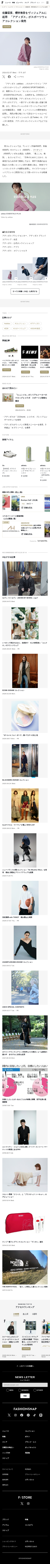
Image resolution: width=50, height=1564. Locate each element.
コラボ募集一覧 (9, 519)
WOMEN (25, 1390)
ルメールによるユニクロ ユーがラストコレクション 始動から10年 (10, 1339)
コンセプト (29, 1525)
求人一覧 (18, 492)
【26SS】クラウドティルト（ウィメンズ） (9, 471)
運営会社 (5, 1485)
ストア (27, 2)
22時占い (44, 2)
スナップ (5, 1458)
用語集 (27, 1453)
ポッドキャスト (30, 1447)
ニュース (8, 2)
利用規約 (28, 1469)
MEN (11, 1390)
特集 (13, 2)
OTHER (40, 1390)
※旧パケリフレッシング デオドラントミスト (28, 471)
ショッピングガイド (9, 1541)
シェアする (20, 77)
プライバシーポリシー (32, 1474)
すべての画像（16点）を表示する (25, 291)
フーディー (37, 150)
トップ (3, 7)
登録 (25, 1396)
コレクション (30, 1431)
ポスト (27, 1436)
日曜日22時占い (8, 1447)
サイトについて (7, 1469)
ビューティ (19, 2)
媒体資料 (5, 1479)
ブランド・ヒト (35, 2)
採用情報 (5, 1474)
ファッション (19, 7)
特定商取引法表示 (31, 1546)
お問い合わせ (29, 1479)
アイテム (5, 1525)
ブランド (5, 1519)
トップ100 (6, 1453)
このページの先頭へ (26, 1366)
